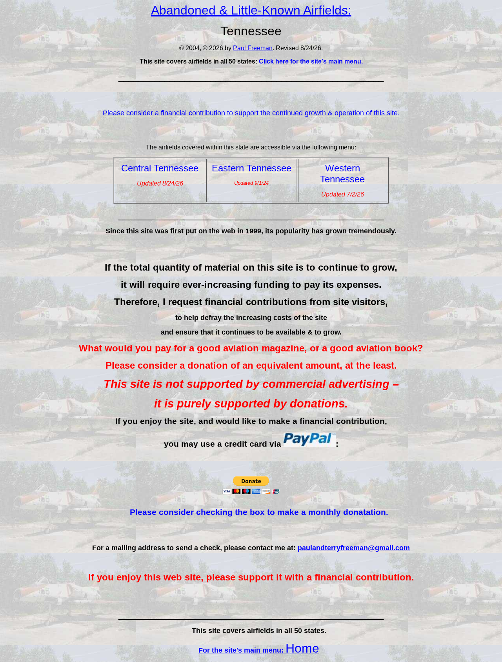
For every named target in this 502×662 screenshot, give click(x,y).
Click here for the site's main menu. (311, 61)
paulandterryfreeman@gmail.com (354, 548)
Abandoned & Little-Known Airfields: (251, 10)
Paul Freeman (253, 48)
